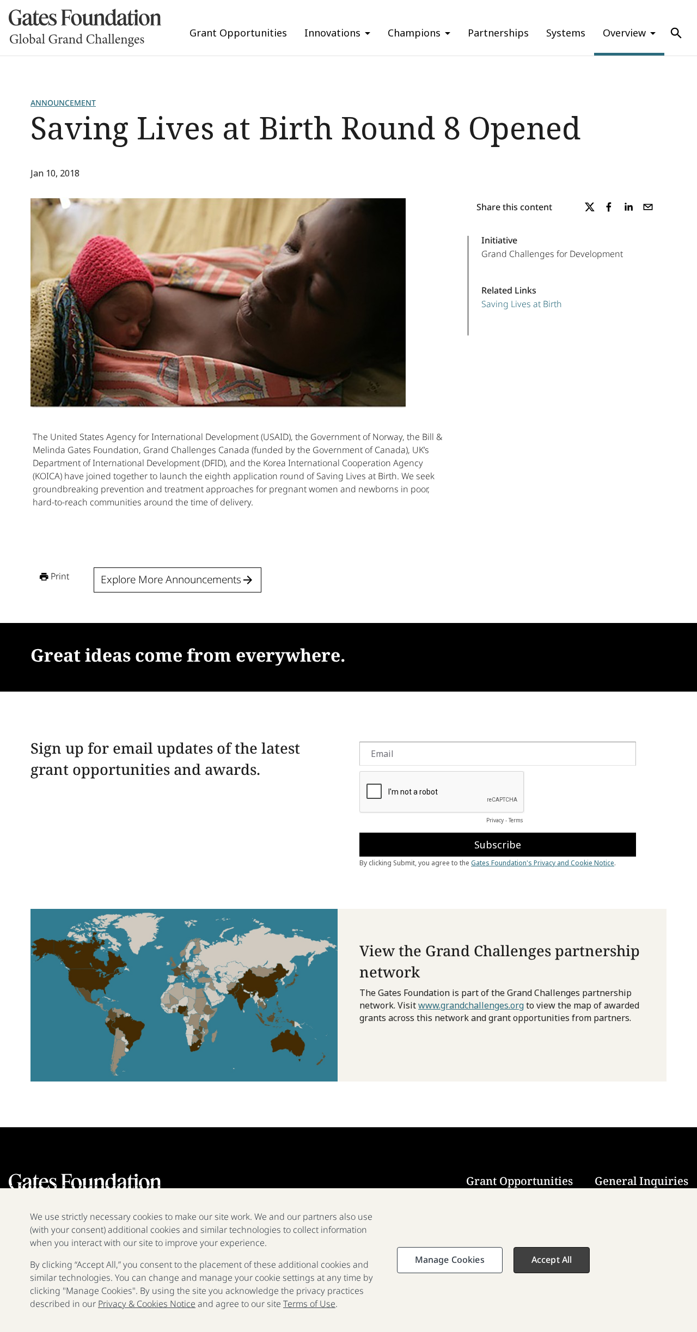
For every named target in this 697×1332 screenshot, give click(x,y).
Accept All (551, 1260)
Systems (565, 32)
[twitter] (589, 207)
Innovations (332, 32)
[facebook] (609, 207)
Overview (624, 32)
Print (60, 576)
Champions (414, 32)
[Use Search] (676, 33)
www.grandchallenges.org (471, 1005)
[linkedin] (628, 207)
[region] (348, 1260)
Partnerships (498, 32)
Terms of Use (309, 1304)
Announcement (63, 102)
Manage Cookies (450, 1260)
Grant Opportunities (238, 32)
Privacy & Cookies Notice (146, 1304)
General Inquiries (641, 1181)
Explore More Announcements (171, 579)
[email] (648, 207)
